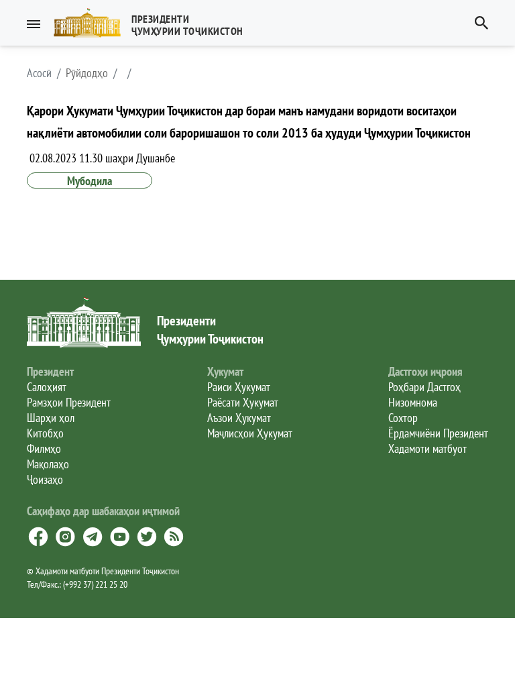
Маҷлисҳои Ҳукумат (249, 433)
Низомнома (412, 402)
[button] (154, 23)
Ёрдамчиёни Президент (438, 433)
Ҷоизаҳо (45, 479)
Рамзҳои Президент (69, 402)
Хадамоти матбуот (427, 448)
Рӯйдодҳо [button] (87, 73)
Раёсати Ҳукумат (242, 402)
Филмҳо (44, 448)
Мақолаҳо (48, 464)
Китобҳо (45, 433)
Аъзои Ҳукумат (239, 417)
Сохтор (403, 417)
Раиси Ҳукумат (238, 386)
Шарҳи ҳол (50, 417)
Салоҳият (46, 386)
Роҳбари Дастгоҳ (424, 386)
